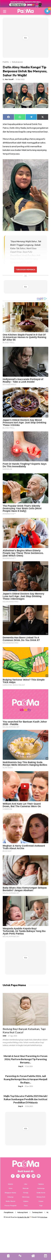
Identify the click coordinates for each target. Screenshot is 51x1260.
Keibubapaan (17, 62)
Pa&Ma (6, 62)
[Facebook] (13, 1176)
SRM (4, 1036)
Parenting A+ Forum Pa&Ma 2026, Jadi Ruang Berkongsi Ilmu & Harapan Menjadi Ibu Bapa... (25, 1079)
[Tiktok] (28, 1176)
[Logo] (25, 11)
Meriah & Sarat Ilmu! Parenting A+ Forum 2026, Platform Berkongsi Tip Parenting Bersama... (25, 1059)
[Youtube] (33, 1176)
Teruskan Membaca (25, 269)
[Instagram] (18, 1176)
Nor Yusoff (9, 79)
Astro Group (43, 1217)
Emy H (20, 1066)
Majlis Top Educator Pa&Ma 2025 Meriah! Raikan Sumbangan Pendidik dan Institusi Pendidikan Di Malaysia (25, 1099)
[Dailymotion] (39, 1176)
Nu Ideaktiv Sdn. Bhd (23, 1217)
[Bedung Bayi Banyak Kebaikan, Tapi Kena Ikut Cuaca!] (25, 1009)
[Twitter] (23, 1176)
